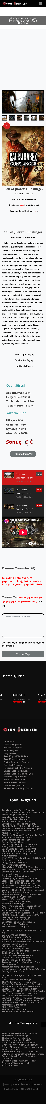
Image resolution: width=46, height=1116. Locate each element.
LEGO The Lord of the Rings (15, 951)
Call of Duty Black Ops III (14, 844)
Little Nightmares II (11, 874)
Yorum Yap (23, 654)
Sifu (4, 837)
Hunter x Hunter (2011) (13, 1051)
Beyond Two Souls (11, 872)
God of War (28, 872)
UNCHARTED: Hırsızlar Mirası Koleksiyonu (22, 828)
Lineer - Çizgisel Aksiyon (16, 771)
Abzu (36, 888)
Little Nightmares (23, 888)
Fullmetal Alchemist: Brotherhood (18, 1054)
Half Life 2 (36, 1002)
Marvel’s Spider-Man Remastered (18, 851)
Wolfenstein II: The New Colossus (18, 883)
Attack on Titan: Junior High (16, 1063)
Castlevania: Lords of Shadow (16, 957)
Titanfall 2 (7, 888)
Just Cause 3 (39, 913)
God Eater (33, 1051)
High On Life (29, 853)
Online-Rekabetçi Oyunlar (17, 762)
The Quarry (33, 826)
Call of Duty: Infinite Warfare (16, 913)
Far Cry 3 (32, 993)
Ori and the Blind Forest (14, 993)
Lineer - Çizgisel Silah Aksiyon (18, 774)
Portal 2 (25, 1002)
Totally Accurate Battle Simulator (18, 810)
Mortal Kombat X (10, 964)
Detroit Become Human (13, 842)
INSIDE (20, 991)
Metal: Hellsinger (10, 833)
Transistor (7, 962)
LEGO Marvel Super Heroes (15, 935)
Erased (41, 1054)
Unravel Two (25, 885)
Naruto (34, 1045)
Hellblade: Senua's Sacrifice (32, 969)
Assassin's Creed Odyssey (24, 989)
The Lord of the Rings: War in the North (21, 894)
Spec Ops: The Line (11, 922)
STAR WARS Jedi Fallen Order (16, 858)
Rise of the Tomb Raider (14, 986)
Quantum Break (10, 897)
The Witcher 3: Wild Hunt (14, 1009)
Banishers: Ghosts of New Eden (17, 835)
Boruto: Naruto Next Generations (19, 1061)
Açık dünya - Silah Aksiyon (16, 759)
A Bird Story (26, 897)
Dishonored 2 (35, 986)
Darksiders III (8, 860)
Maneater (33, 844)
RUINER (5, 915)
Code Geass (31, 1056)
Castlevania (7, 1058)
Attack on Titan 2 (23, 939)
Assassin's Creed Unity (13, 906)
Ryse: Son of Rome (11, 892)
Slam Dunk (27, 1038)
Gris (4, 980)
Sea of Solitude (9, 849)
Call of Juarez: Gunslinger (14, 946)
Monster (33, 1033)
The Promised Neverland (14, 1033)
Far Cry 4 (36, 951)
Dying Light (26, 917)
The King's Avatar (11, 1038)
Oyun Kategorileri (13, 744)
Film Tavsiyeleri (11, 750)
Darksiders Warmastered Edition (18, 955)
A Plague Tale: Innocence (27, 881)
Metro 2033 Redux (11, 1007)
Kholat (26, 892)
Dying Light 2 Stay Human (14, 862)
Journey (37, 885)
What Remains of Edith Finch (16, 840)
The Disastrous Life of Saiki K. (16, 1040)
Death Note (17, 1056)
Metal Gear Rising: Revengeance (18, 967)
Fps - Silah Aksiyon (13, 765)
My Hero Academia (33, 1047)
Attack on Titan (10, 1065)
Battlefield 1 (19, 695)
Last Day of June (10, 917)
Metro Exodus (9, 869)
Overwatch (39, 998)
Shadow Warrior (10, 910)
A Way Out (7, 939)
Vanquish (24, 926)
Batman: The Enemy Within (15, 948)
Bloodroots (7, 881)
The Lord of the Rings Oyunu (18, 788)
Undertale (7, 1000)
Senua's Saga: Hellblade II (14, 815)
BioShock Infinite (10, 1002)
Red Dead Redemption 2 (20, 837)
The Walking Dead (11, 960)
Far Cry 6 (39, 835)
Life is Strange (9, 969)
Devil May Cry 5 (9, 878)
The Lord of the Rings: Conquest (28, 890)
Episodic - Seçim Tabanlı (15, 777)
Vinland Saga (21, 1036)
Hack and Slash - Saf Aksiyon (18, 768)
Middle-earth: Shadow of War (25, 915)
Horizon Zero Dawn (11, 853)
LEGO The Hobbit (10, 901)
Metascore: (19, 702)
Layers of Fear (34, 906)
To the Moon (8, 953)
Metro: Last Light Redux (14, 1005)
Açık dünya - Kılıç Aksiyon (16, 756)
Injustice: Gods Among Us (14, 944)
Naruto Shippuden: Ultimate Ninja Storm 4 (23, 941)
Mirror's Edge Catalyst (13, 867)
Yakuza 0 (22, 869)
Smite (38, 962)
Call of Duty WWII (27, 849)
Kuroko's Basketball (11, 1049)
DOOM (5, 984)
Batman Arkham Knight (13, 903)
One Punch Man (21, 1045)
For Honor (7, 924)
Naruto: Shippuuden (12, 1047)
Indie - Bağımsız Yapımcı (15, 779)
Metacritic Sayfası (13, 747)
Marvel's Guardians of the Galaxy (18, 830)
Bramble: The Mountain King (16, 817)
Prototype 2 (29, 922)
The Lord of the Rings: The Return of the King (21, 931)
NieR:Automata (9, 856)
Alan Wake (19, 971)
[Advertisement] (23, 66)
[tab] (23, 477)
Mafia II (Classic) (9, 926)
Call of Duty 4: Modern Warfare (29, 1000)
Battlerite (37, 984)
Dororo (5, 1056)
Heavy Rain (7, 846)
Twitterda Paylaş (24, 366)
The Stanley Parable (35, 991)
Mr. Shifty (26, 901)
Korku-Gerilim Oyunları (15, 782)
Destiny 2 (6, 971)
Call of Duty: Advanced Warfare (17, 937)
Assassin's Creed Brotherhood (17, 995)
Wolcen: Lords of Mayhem (14, 819)
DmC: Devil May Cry (20, 984)
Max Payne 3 (8, 991)
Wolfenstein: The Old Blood (15, 919)
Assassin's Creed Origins (20, 980)
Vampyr (5, 890)
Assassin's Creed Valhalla (14, 865)
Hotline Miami (31, 982)
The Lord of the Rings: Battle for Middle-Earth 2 (21, 976)
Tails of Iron (38, 812)
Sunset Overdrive (23, 962)
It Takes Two (32, 867)
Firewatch (22, 953)
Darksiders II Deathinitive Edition (18, 908)
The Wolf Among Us (11, 982)
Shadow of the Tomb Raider (16, 876)
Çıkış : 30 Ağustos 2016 (21, 699)
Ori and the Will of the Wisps (16, 812)
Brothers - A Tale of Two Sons (17, 998)
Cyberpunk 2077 (37, 869)
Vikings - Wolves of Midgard (15, 899)
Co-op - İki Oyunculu (14, 785)
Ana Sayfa (9, 742)
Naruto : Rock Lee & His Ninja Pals (18, 1042)
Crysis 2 (5, 989)
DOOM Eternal (9, 885)
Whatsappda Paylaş (24, 354)
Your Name (7, 1036)
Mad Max (24, 910)
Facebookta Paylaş (23, 360)
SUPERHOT (27, 960)
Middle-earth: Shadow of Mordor (18, 1011)
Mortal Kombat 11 (28, 878)
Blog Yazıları (10, 753)
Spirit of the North (24, 846)
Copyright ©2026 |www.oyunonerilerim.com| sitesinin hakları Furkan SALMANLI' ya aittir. (23, 1084)
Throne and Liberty (26, 824)
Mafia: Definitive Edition (13, 826)
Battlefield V (8, 824)
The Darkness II (22, 924)
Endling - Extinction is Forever (16, 821)
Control (21, 860)
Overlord (6, 1045)
